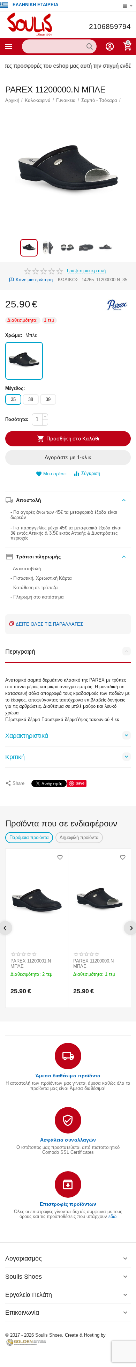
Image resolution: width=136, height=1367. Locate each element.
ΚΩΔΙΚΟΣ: (69, 279)
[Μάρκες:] (117, 304)
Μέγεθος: (15, 388)
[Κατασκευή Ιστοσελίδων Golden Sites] (26, 1342)
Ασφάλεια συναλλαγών (68, 1140)
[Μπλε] (24, 361)
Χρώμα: (13, 335)
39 (48, 399)
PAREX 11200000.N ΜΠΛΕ (93, 963)
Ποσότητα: (16, 419)
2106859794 (110, 26)
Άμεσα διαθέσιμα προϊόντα (68, 1075)
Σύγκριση (90, 473)
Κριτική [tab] (15, 756)
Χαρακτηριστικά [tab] (26, 735)
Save (80, 783)
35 (13, 399)
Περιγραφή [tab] (20, 651)
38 (30, 399)
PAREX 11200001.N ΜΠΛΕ (30, 963)
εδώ (112, 1216)
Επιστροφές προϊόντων (68, 1204)
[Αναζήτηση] (90, 46)
